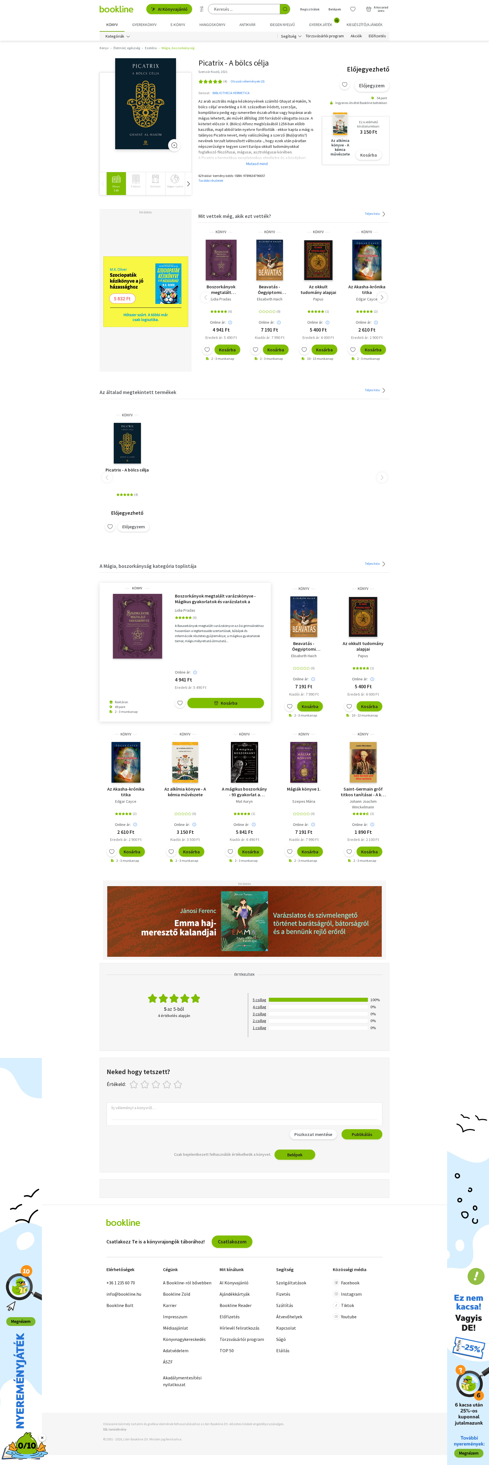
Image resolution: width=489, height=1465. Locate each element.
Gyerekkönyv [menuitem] (144, 24)
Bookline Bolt (120, 1305)
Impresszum (175, 1316)
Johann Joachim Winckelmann (363, 804)
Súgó (281, 1339)
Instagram (351, 1294)
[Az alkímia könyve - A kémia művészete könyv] (185, 762)
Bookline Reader (236, 1305)
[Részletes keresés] (202, 9)
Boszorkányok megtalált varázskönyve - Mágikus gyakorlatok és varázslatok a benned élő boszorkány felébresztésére (221, 289)
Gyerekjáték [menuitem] (323, 22)
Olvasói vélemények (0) (248, 81)
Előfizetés (377, 36)
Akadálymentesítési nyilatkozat (182, 1381)
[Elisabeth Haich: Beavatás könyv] (269, 260)
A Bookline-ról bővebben (187, 1283)
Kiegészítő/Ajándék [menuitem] (365, 24)
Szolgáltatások (291, 1283)
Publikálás (362, 1134)
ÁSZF (168, 1362)
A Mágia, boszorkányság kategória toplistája (148, 566)
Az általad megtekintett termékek (138, 392)
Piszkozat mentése (313, 1134)
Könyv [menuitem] (112, 24)
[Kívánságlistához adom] (345, 84)
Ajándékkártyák (235, 1294)
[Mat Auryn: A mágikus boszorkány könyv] (244, 762)
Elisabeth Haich (269, 299)
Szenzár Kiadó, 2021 (213, 72)
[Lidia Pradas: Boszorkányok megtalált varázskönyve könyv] (221, 260)
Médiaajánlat (175, 1328)
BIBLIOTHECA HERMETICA (231, 93)
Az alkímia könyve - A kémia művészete (185, 791)
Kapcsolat (286, 1328)
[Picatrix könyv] (145, 104)
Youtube (349, 1316)
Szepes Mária (303, 801)
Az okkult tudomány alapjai (318, 289)
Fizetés (283, 1294)
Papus (318, 299)
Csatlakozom (232, 1241)
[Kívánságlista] (353, 9)
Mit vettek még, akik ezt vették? (234, 216)
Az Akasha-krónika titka (366, 289)
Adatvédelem (175, 1350)
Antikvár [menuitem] (247, 24)
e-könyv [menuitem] (178, 24)
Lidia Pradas (221, 299)
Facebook (350, 1283)
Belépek (335, 9)
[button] (188, 183)
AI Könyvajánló (173, 9)
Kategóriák (115, 36)
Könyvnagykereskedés (184, 1339)
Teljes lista (372, 213)
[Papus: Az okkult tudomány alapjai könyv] (318, 260)
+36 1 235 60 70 (120, 1283)
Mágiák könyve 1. (304, 789)
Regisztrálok (309, 9)
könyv (221, 232)
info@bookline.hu (123, 1294)
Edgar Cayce (367, 299)
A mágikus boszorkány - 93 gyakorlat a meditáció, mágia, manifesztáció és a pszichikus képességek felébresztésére (244, 791)
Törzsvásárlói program (325, 36)
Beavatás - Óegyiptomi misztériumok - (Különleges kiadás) (269, 289)
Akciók (356, 36)
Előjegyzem (372, 85)
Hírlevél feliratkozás (239, 1328)
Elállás (282, 1350)
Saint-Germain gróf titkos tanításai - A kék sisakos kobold (363, 791)
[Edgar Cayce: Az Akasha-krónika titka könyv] (366, 260)
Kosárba (368, 155)
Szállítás (284, 1305)
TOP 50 (227, 1350)
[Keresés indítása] (285, 9)
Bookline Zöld (176, 1294)
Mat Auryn (244, 801)
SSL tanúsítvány (114, 1429)
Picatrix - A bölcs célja (127, 470)
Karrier (170, 1305)
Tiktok (347, 1305)
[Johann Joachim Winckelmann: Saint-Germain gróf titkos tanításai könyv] (363, 762)
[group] (116, 183)
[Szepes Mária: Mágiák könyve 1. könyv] (303, 762)
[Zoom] (174, 145)
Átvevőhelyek (289, 1316)
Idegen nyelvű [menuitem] (282, 24)
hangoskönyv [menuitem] (212, 24)
